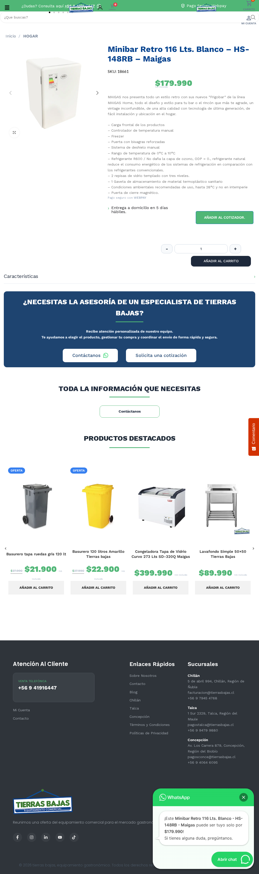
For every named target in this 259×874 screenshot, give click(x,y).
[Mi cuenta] (100, 8)
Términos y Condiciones (150, 725)
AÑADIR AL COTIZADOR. (224, 217)
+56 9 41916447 (37, 688)
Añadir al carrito (221, 261)
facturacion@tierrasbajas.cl (211, 692)
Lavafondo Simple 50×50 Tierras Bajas (223, 554)
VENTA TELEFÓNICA (32, 681)
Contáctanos (86, 355)
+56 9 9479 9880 (203, 730)
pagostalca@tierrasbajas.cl (211, 725)
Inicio (11, 36)
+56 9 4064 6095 (203, 762)
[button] (7, 8)
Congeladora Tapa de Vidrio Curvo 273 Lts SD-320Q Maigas (161, 554)
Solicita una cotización (161, 355)
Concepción (139, 717)
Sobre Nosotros (143, 676)
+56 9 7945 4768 (202, 698)
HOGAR (30, 36)
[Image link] (17, 837)
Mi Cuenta (21, 710)
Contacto (137, 684)
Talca (134, 708)
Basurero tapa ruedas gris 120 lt (36, 554)
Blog (133, 692)
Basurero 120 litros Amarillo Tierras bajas (98, 554)
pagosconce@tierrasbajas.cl (211, 757)
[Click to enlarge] (14, 133)
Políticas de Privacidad (149, 733)
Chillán (135, 700)
